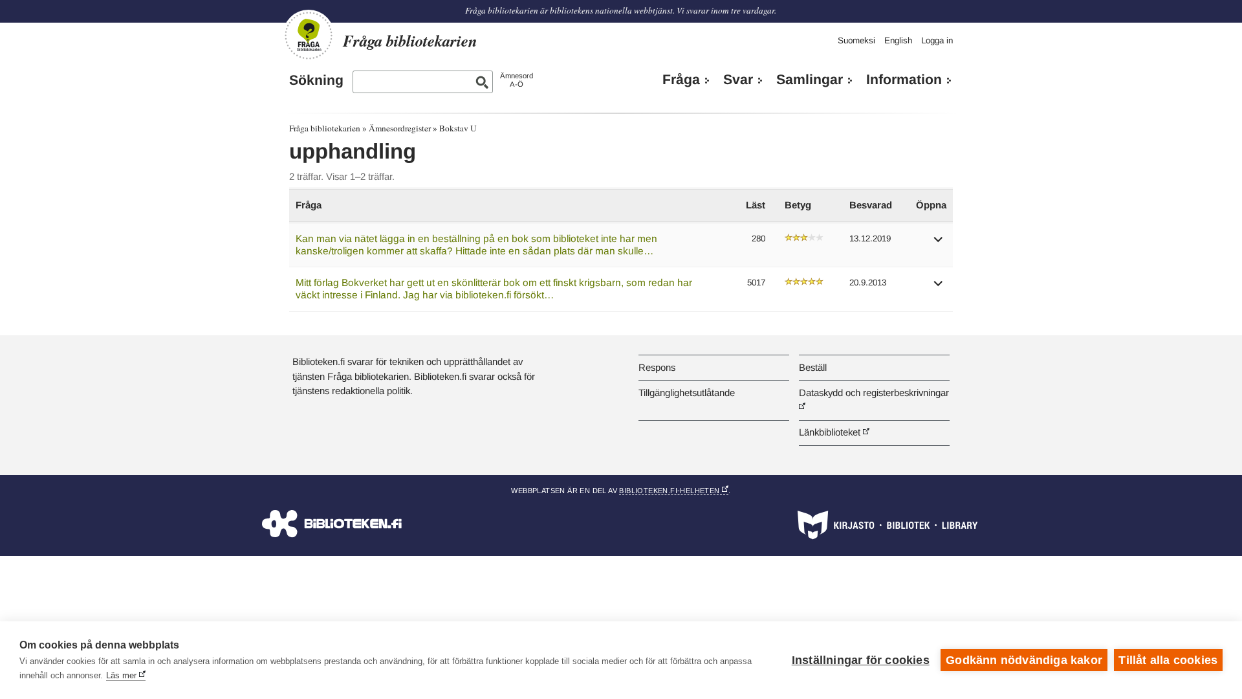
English (898, 40)
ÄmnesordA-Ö (516, 80)
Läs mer (121, 675)
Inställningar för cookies (861, 660)
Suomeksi (856, 40)
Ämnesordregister (400, 128)
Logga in (937, 40)
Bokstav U (458, 128)
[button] (938, 244)
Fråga (681, 79)
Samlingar (809, 79)
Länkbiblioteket (829, 432)
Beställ (813, 367)
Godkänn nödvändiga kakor (1024, 660)
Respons (656, 367)
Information (904, 79)
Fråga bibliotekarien (324, 128)
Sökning (316, 80)
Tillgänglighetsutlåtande (686, 392)
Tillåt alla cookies (1167, 660)
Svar (738, 79)
